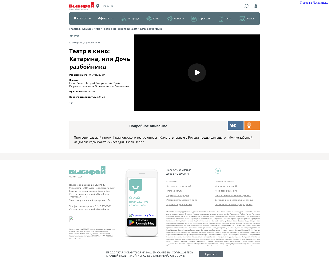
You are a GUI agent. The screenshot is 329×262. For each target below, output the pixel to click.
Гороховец (256, 225)
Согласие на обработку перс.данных (233, 204)
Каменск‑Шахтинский (238, 232)
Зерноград (216, 230)
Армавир (220, 214)
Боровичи (226, 218)
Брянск (240, 218)
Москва (169, 212)
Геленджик (230, 225)
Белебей (232, 216)
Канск (258, 232)
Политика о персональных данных (233, 195)
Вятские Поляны (209, 225)
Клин (245, 234)
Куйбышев (220, 239)
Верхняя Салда (243, 221)
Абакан (187, 212)
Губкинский (192, 228)
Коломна (169, 237)
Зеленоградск (195, 230)
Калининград (204, 232)
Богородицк (217, 218)
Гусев (214, 228)
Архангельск (234, 214)
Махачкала (256, 244)
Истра (175, 232)
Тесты (227, 18)
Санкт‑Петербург (178, 212)
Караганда (170, 234)
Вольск (232, 223)
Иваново (231, 230)
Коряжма (238, 237)
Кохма (257, 237)
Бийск (187, 218)
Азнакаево (212, 212)
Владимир (180, 223)
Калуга (211, 232)
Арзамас (213, 214)
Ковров (257, 234)
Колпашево (178, 237)
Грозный (178, 228)
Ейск (241, 228)
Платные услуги (174, 190)
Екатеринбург (249, 228)
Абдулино (194, 212)
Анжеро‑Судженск (185, 214)
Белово (239, 216)
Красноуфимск (193, 239)
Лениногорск (201, 241)
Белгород (224, 216)
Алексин (247, 212)
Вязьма (199, 225)
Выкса (174, 225)
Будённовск (170, 221)
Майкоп (215, 244)
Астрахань (256, 214)
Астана (248, 214)
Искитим (169, 232)
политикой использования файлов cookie (152, 255)
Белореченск (255, 216)
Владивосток (255, 221)
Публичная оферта (224, 181)
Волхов (218, 223)
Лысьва (182, 244)
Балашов (198, 216)
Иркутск (257, 230)
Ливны (244, 241)
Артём (226, 214)
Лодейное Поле (172, 244)
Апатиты (196, 214)
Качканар (184, 234)
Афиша (103, 18)
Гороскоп (204, 18)
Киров (225, 234)
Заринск (187, 230)
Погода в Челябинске (314, 2)
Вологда (212, 223)
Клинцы (251, 234)
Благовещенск (206, 218)
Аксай (223, 212)
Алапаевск (229, 212)
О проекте (171, 181)
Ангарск (174, 214)
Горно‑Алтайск (245, 225)
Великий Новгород (219, 221)
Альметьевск (255, 212)
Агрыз (206, 212)
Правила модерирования (179, 204)
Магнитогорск (206, 244)
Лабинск (184, 241)
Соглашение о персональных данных (234, 199)
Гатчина (223, 225)
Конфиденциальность (226, 190)
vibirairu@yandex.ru (99, 194)
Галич (217, 225)
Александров (238, 212)
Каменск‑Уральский (222, 232)
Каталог (80, 18)
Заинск (180, 230)
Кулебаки (228, 239)
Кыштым (176, 241)
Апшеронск (204, 214)
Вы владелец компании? (178, 186)
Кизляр (199, 234)
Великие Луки (205, 221)
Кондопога (222, 237)
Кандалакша (250, 232)
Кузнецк (212, 239)
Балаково (184, 216)
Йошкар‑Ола (188, 232)
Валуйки (197, 221)
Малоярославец (225, 244)
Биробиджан (195, 218)
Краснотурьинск (181, 239)
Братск (233, 218)
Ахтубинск (170, 216)
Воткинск (256, 223)
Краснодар (170, 239)
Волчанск (225, 223)
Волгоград (188, 223)
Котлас (252, 237)
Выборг (169, 225)
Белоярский (170, 218)
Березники (180, 218)
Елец (168, 230)
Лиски (257, 241)
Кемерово (192, 234)
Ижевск (238, 230)
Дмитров (231, 228)
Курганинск (250, 239)
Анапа (168, 214)
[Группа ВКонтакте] (218, 171)
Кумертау (236, 239)
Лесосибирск (235, 241)
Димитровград (221, 228)
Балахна (192, 216)
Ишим (180, 232)
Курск (258, 239)
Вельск (229, 221)
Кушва (168, 241)
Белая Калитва (215, 216)
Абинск (201, 212)
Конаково (213, 237)
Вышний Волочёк (183, 225)
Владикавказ (171, 223)
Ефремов (173, 230)
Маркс (249, 244)
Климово (239, 234)
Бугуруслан (256, 218)
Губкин (184, 228)
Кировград (232, 234)
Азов (218, 212)
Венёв (235, 221)
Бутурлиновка (187, 221)
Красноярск (204, 239)
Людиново (189, 244)
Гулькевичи (207, 228)
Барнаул (206, 216)
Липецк (251, 241)
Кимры (204, 234)
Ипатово (244, 230)
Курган (242, 239)
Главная (74, 28)
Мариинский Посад (238, 244)
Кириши (219, 234)
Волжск (205, 223)
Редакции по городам (177, 195)
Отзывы (250, 18)
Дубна (237, 228)
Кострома (245, 237)
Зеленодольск (206, 230)
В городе (133, 18)
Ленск (226, 241)
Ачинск (177, 216)
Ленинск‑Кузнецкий (215, 241)
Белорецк (245, 216)
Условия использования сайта (181, 199)
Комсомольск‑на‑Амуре (201, 237)
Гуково (199, 228)
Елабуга (257, 228)
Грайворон (170, 228)
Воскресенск (247, 223)
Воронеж (239, 223)
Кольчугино (187, 237)
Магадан (197, 244)
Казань (195, 232)
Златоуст (224, 230)
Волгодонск (197, 223)
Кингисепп (212, 234)
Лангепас (191, 241)
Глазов (237, 225)
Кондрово (230, 237)
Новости (179, 18)
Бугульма (247, 218)
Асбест (242, 214)
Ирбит (250, 230)
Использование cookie (226, 186)
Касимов (177, 234)
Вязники (194, 225)
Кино (156, 18)
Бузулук (179, 221)
